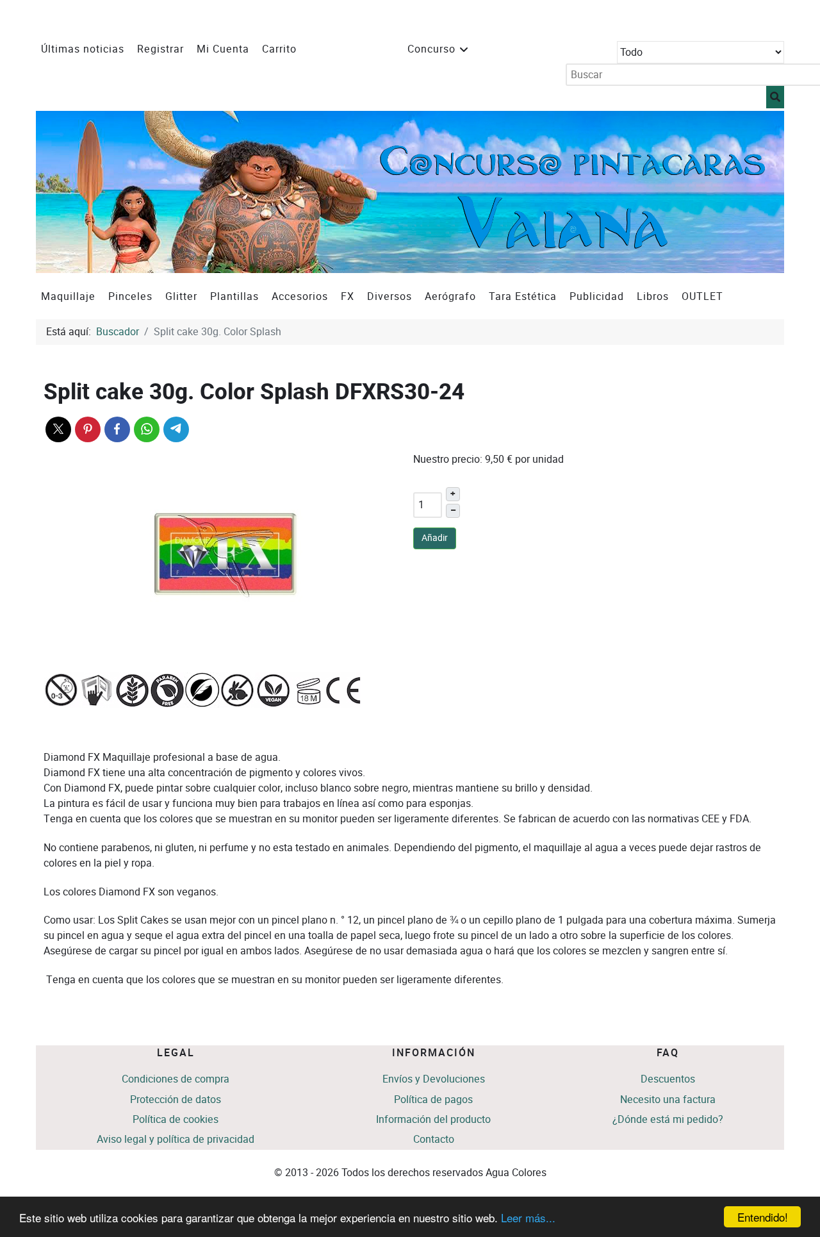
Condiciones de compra (175, 1079)
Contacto (433, 1139)
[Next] (760, 192)
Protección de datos (175, 1099)
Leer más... (528, 1217)
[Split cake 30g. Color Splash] (225, 554)
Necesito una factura (668, 1099)
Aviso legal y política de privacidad (175, 1139)
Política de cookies (175, 1119)
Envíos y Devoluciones (433, 1079)
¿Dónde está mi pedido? (667, 1119)
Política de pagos (433, 1099)
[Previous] (60, 192)
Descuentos (668, 1079)
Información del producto (433, 1119)
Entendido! (762, 1217)
